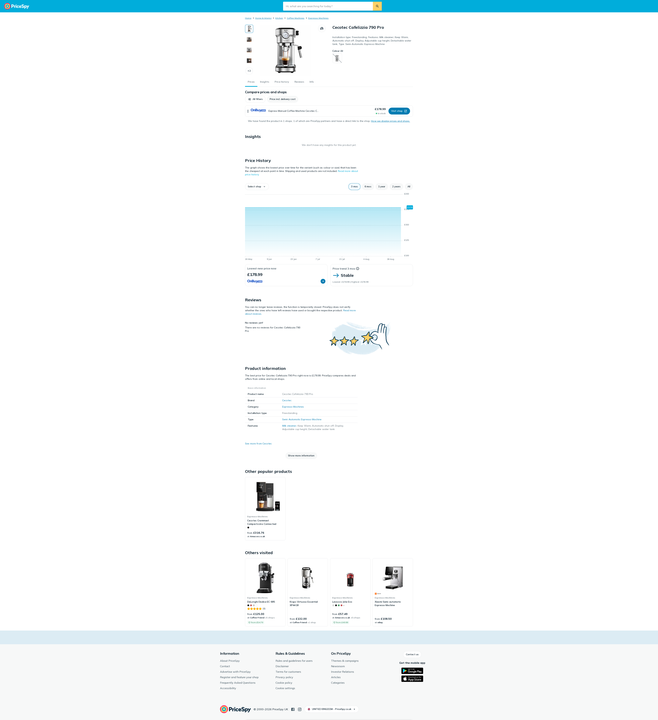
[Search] (377, 6)
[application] (329, 227)
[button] (249, 71)
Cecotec (286, 400)
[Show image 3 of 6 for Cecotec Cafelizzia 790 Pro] (249, 50)
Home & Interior (263, 18)
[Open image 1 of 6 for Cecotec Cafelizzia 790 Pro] (285, 50)
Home (248, 18)
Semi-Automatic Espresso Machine (301, 419)
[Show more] (248, 111)
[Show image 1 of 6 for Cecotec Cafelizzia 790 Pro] (249, 29)
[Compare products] (322, 28)
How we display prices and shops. (390, 121)
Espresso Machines (318, 18)
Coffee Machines (295, 18)
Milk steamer (289, 425)
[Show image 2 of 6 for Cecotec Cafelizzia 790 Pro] (249, 39)
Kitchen (279, 18)
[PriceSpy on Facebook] (293, 709)
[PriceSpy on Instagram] (300, 709)
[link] (265, 508)
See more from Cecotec (258, 443)
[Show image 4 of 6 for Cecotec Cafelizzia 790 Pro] (249, 61)
